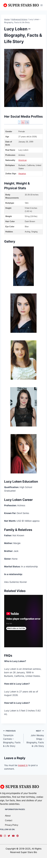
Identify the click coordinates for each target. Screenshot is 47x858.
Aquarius (22, 173)
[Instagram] (5, 836)
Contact (8, 820)
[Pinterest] (18, 836)
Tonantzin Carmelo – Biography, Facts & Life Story (11, 738)
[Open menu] (41, 5)
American (22, 160)
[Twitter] (9, 836)
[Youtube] (14, 836)
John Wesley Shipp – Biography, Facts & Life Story (35, 738)
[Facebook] (1, 836)
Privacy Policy (11, 825)
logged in (23, 765)
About (7, 816)
